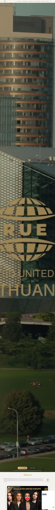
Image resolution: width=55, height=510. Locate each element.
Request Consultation (22, 467)
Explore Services (33, 467)
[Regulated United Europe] (5, 1)
